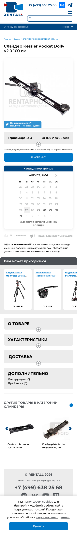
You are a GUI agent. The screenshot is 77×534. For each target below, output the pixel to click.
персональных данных (53, 517)
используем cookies (38, 501)
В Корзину (38, 157)
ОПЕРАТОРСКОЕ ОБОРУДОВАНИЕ (38, 39)
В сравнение (18, 235)
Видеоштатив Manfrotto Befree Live (15, 275)
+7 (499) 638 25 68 (42, 5)
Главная (7, 39)
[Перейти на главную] (13, 9)
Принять (38, 526)
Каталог (16, 39)
